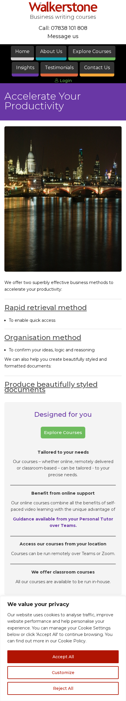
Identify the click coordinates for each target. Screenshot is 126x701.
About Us (51, 51)
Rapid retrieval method (45, 307)
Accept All (63, 656)
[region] (63, 648)
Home (22, 51)
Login (65, 80)
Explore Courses (92, 51)
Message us (63, 36)
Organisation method (42, 337)
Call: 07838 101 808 (63, 28)
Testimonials (59, 67)
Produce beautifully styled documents (51, 387)
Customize (63, 672)
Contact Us (97, 67)
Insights (25, 67)
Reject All (63, 688)
